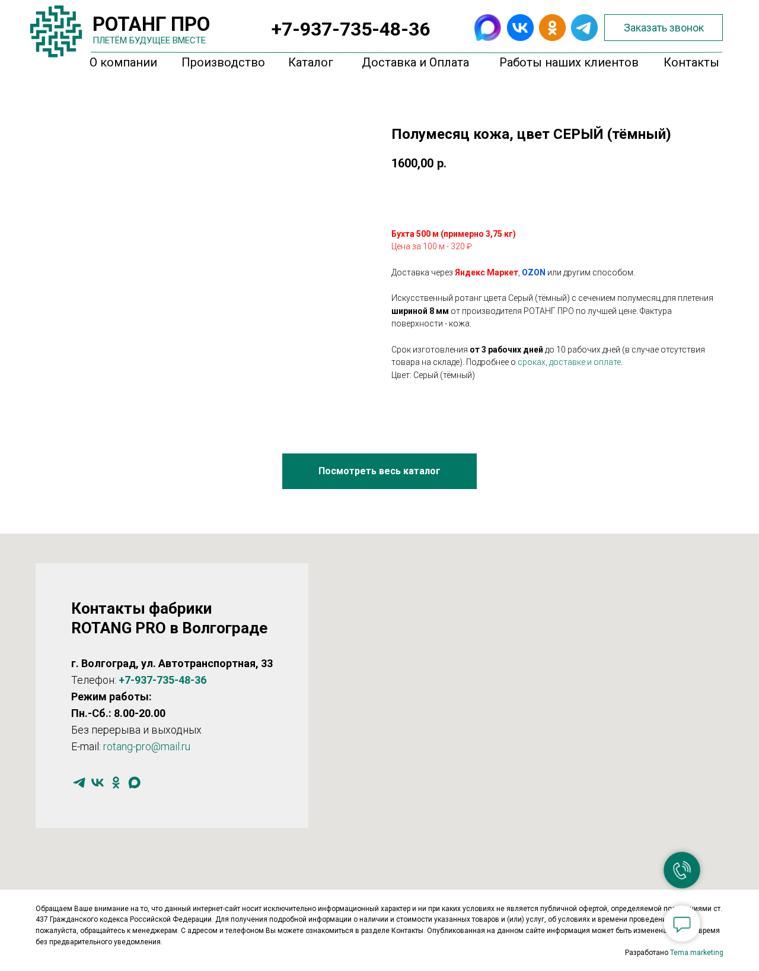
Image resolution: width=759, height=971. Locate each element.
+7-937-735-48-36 (351, 29)
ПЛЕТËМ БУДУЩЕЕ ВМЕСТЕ (149, 40)
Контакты (691, 62)
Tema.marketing (696, 952)
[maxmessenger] (134, 782)
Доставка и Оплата (415, 62)
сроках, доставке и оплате (569, 362)
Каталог (310, 62)
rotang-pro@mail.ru (146, 746)
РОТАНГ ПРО (151, 24)
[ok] (116, 782)
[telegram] (79, 782)
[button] (663, 27)
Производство (223, 62)
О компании (123, 62)
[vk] (97, 782)
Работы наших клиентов (569, 62)
